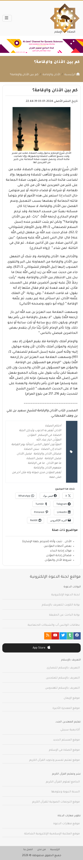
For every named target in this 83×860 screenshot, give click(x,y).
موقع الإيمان (72, 698)
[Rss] (47, 635)
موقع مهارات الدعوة (66, 823)
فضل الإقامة (53, 458)
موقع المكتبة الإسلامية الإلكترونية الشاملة (52, 834)
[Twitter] (63, 635)
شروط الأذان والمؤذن (58, 560)
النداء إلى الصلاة (51, 449)
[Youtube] (55, 635)
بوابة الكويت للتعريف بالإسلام (61, 605)
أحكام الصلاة (53, 426)
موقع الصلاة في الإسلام (64, 750)
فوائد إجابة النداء (60, 551)
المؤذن (31, 435)
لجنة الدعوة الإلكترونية (65, 595)
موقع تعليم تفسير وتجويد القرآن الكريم (54, 760)
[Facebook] (77, 635)
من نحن (41, 849)
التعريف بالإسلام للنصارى (63, 668)
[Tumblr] (70, 635)
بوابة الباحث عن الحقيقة (64, 615)
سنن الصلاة (31, 449)
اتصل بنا (28, 849)
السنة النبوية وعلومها (65, 792)
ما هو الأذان (54, 463)
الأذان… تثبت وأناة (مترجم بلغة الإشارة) (46, 541)
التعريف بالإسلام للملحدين (63, 678)
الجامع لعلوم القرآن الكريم (63, 782)
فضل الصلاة (34, 458)
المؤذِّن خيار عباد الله (48, 440)
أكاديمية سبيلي (70, 730)
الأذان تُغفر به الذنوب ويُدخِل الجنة (40, 430)
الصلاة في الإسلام (49, 435)
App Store (39, 648)
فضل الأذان (24, 454)
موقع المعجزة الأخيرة (66, 708)
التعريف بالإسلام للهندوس (62, 688)
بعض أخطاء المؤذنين (57, 546)
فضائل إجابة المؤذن (58, 555)
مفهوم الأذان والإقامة (47, 468)
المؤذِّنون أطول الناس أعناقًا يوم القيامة (36, 444)
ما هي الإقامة (36, 463)
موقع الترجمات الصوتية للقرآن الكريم (56, 802)
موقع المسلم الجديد (66, 740)
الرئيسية (55, 849)
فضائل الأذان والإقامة (47, 454)
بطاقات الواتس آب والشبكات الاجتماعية (54, 625)
